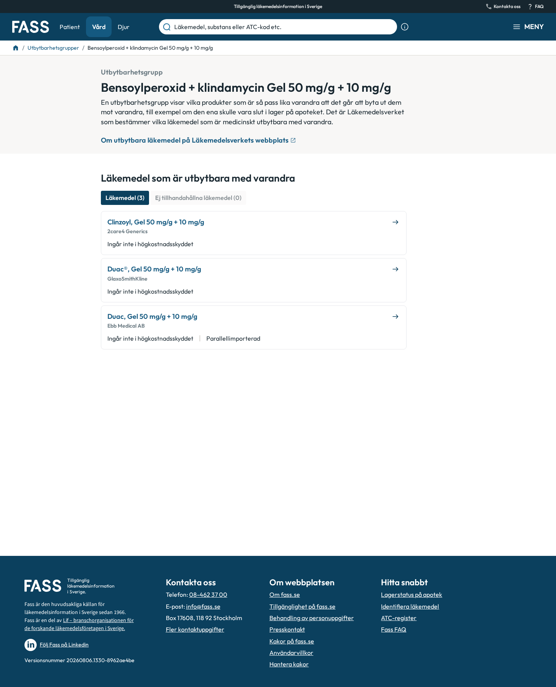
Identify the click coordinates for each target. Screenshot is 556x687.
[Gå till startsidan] (30, 27)
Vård (98, 27)
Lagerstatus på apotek (411, 594)
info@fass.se (203, 606)
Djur (124, 27)
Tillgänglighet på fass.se (302, 606)
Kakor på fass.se (291, 641)
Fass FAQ (393, 629)
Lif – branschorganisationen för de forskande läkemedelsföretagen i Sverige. (79, 624)
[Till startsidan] (15, 47)
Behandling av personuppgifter (311, 618)
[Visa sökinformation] (404, 26)
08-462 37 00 (208, 594)
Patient (70, 27)
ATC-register (399, 618)
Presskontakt (287, 629)
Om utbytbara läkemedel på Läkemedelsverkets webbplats (195, 140)
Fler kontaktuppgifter (195, 629)
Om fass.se (284, 594)
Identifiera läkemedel (410, 606)
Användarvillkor (291, 652)
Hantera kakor (289, 664)
